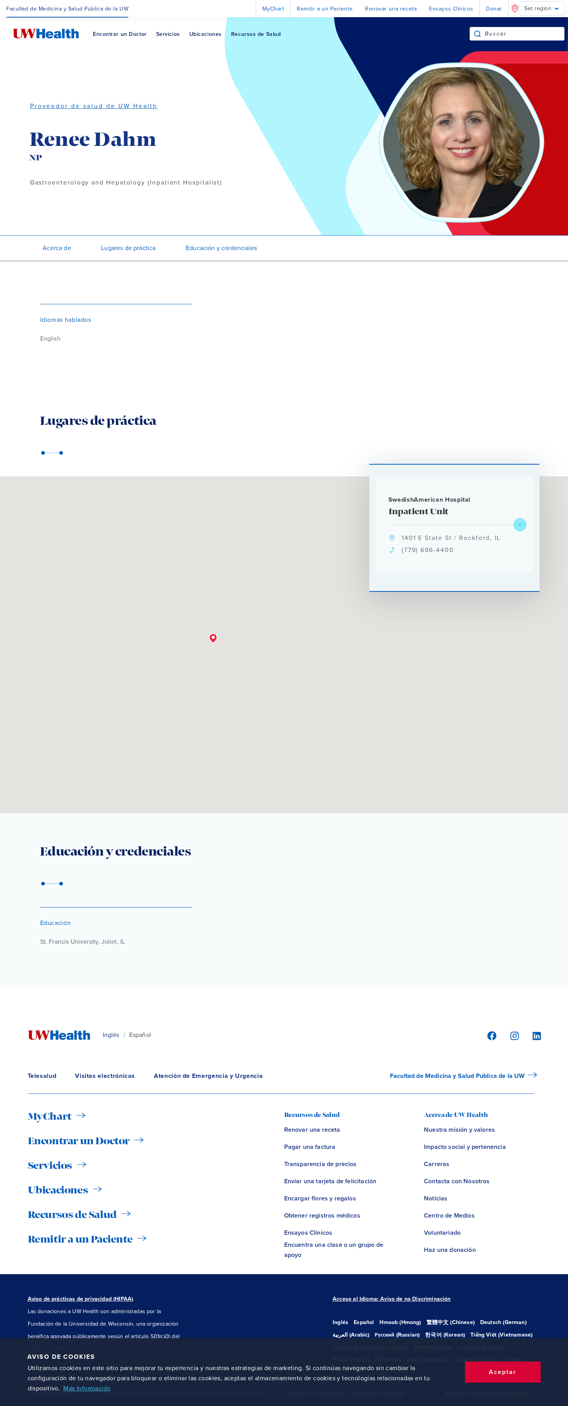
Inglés (111, 1035)
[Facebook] (490, 1035)
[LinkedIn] (532, 1035)
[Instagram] (513, 1035)
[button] (213, 638)
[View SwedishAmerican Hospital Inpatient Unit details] (520, 524)
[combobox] (524, 33)
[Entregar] (477, 33)
